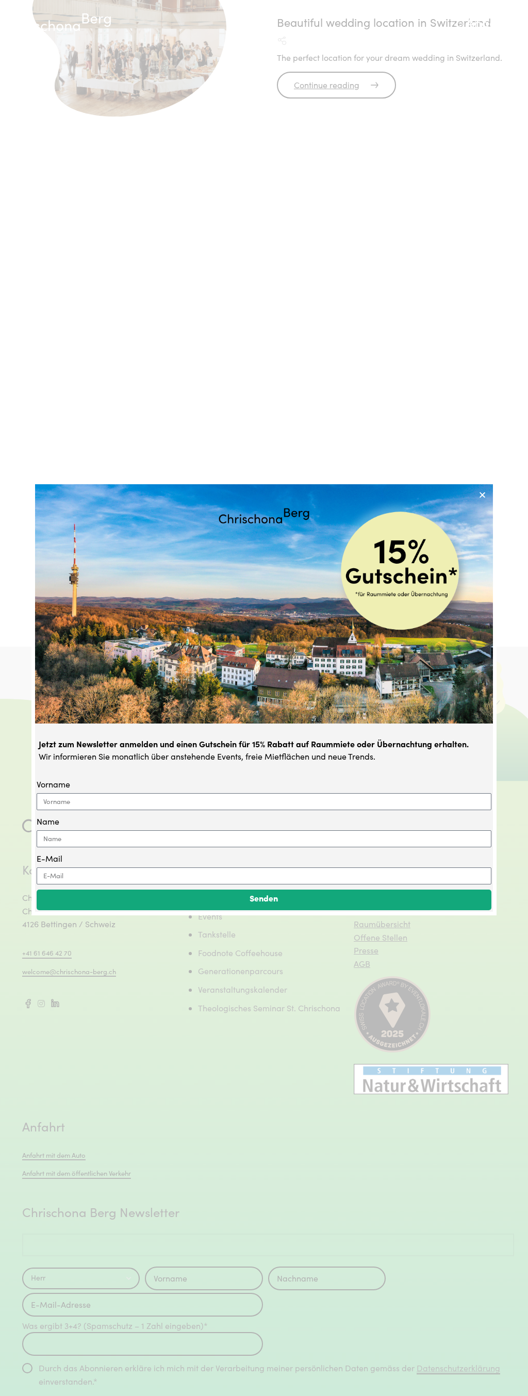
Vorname (53, 784)
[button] (482, 495)
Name (48, 821)
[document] (264, 698)
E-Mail (49, 858)
